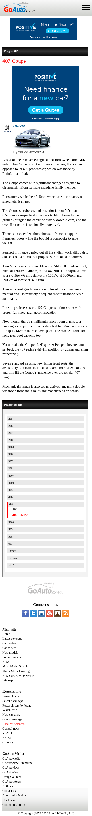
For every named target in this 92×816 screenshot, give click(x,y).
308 (10, 468)
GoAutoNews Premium (17, 763)
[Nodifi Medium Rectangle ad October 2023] (45, 121)
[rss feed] (66, 613)
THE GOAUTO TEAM (31, 152)
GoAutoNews (10, 767)
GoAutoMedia (11, 758)
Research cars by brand (16, 705)
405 (10, 490)
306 (10, 454)
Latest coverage (12, 638)
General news (10, 728)
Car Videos (9, 648)
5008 (11, 522)
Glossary (7, 742)
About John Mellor (14, 795)
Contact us (9, 790)
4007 (11, 475)
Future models (11, 657)
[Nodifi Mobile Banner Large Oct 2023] (43, 39)
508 (10, 536)
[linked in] (42, 613)
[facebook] (25, 613)
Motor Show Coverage (16, 671)
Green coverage (12, 719)
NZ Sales (8, 737)
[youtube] (50, 613)
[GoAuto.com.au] (18, 14)
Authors (7, 786)
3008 (11, 447)
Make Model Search (15, 666)
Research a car (11, 696)
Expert (12, 550)
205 (10, 418)
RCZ (11, 565)
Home (6, 634)
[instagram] (58, 613)
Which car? (9, 710)
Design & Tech (11, 777)
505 (10, 529)
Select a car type (12, 701)
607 (10, 543)
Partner (12, 558)
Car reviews (9, 643)
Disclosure (9, 800)
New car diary (11, 714)
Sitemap (7, 680)
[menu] (86, 7)
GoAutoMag (10, 772)
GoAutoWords (11, 781)
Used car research (13, 724)
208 (10, 440)
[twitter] (33, 613)
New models (10, 652)
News (5, 661)
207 (10, 433)
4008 (11, 482)
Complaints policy (13, 804)
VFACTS (8, 733)
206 (10, 425)
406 (10, 497)
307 (10, 461)
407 (11, 504)
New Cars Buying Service (18, 675)
